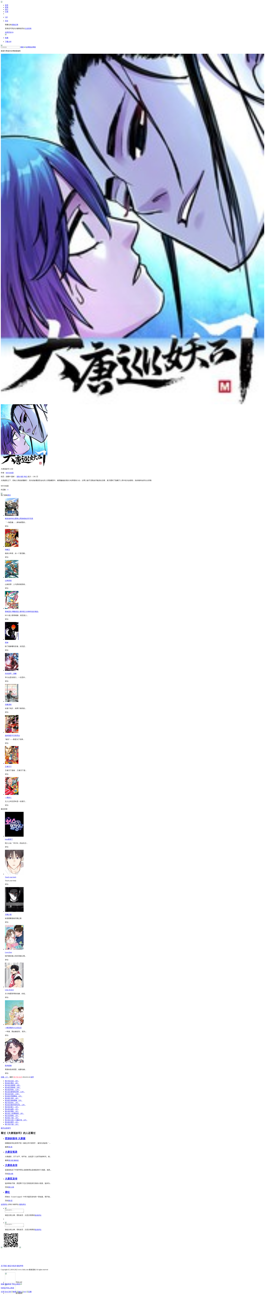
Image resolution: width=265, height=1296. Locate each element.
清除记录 (15, 25)
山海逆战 (8, 580)
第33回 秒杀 (12, 1089)
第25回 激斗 (12, 1107)
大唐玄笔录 (11, 1151)
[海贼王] (11, 546)
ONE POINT (9, 990)
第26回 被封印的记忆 (15, 1105)
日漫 (6, 12)
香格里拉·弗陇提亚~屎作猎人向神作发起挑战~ (22, 611)
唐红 (7, 1192)
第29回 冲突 (12, 1098)
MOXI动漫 (10, 473)
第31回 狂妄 (12, 1094)
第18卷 (10, 1174)
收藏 (2, 1284)
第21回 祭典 (12, 1115)
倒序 (32, 1077)
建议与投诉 (12, 1266)
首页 (6, 5)
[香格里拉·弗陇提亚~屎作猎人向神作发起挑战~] (11, 608)
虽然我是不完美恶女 (12, 735)
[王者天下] (11, 763)
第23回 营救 (12, 1111)
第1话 (10, 1200)
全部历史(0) (9, 32)
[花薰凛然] (11, 701)
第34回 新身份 (13, 1087)
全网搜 (33, 47)
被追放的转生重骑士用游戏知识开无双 (19, 518)
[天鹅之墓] (14, 911)
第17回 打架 (12, 1124)
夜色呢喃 (8, 1065)
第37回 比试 (17, 1077)
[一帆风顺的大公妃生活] (14, 1024)
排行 (6, 9)
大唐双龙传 (11, 1178)
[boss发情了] (14, 836)
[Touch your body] (14, 874)
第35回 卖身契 (13, 1085)
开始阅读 (8, 1284)
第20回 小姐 (12, 1118)
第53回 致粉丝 (13, 1160)
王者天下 (8, 766)
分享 (2, 1292)
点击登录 (28, 28)
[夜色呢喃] (14, 1062)
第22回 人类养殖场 (14, 1113)
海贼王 (7, 549)
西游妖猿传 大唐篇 (15, 1138)
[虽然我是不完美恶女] (11, 732)
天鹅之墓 (8, 914)
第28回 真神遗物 (13, 1100)
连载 (5, 1077)
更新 (6, 7)
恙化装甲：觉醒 (11, 673)
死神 (6, 642)
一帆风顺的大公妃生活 (13, 1028)
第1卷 (10, 1147)
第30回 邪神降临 (13, 1096)
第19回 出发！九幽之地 (16, 1120)
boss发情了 (9, 839)
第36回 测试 (12, 1083)
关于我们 (4, 1266)
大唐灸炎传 (11, 1165)
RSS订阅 (8, 1292)
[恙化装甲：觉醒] (11, 670)
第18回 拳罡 (12, 1122)
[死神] (11, 639)
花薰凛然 (8, 704)
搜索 (22, 47)
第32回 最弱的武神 (15, 1092)
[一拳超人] (11, 794)
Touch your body (10, 877)
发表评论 (38, 1215)
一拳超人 (8, 797)
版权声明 (20, 1266)
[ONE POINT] (14, 987)
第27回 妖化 (12, 1102)
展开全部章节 (6, 1128)
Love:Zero (8, 952)
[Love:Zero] (14, 949)
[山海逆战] (11, 577)
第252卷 (11, 1187)
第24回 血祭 (12, 1109)
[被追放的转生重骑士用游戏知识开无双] (11, 515)
